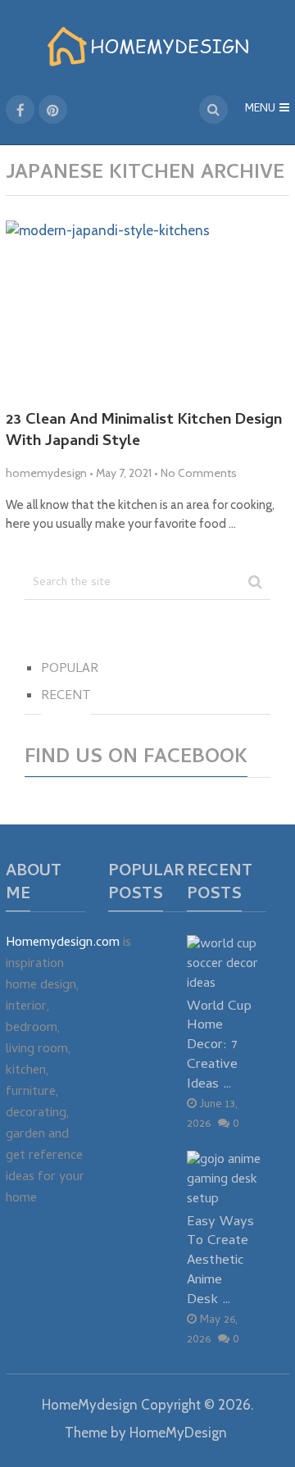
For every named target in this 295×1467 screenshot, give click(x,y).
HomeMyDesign (178, 1432)
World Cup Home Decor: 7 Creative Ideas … (219, 1046)
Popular (69, 669)
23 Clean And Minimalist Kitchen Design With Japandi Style (144, 432)
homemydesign (46, 473)
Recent (66, 696)
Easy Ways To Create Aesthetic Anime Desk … (220, 1261)
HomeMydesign (90, 1405)
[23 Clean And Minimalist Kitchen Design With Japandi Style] (147, 308)
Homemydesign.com (63, 943)
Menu (260, 109)
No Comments (199, 473)
